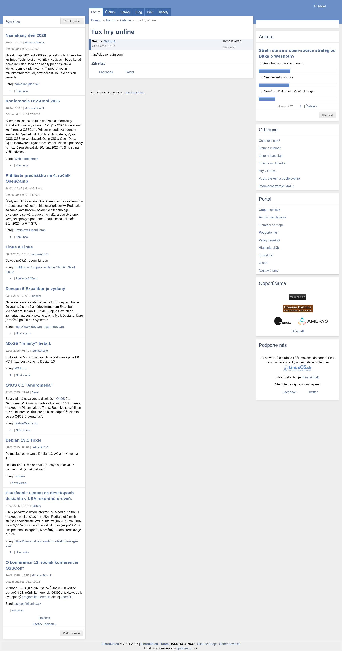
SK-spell (298, 331)
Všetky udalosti (43, 624)
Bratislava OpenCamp (30, 230)
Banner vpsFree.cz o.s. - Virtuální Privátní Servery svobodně (297, 297)
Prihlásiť (320, 6)
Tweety (163, 12)
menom (36, 295)
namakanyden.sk (26, 84)
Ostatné (125, 20)
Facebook (106, 72)
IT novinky (22, 552)
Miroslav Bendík (35, 42)
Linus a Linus (19, 247)
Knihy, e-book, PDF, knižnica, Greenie (298, 308)
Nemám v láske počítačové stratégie (288, 91)
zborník (66, 597)
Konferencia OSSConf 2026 (33, 101)
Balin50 (36, 505)
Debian (19, 476)
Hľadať (335, 24)
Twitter (129, 72)
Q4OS (60, 398)
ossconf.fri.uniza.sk (27, 603)
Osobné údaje (207, 644)
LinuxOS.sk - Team (155, 644)
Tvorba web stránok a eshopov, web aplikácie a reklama (313, 321)
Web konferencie (26, 158)
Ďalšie (43, 618)
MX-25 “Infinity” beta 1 (28, 343)
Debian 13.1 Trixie (23, 440)
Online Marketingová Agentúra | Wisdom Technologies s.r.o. (282, 321)
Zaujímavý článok (27, 278)
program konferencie (36, 597)
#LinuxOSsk (310, 377)
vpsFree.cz (184, 648)
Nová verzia (23, 333)
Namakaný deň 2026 (26, 35)
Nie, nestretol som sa (278, 77)
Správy (125, 12)
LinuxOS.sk (25, 8)
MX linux (20, 368)
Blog (138, 12)
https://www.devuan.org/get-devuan (39, 326)
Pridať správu (72, 21)
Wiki (150, 12)
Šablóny (337, 14)
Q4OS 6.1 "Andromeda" (29, 385)
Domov (96, 20)
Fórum (95, 12)
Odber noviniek (229, 644)
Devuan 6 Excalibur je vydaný (35, 288)
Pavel (35, 392)
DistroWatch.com (26, 423)
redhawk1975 (39, 254)
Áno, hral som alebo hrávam (283, 63)
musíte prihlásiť (135, 92)
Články (110, 12)
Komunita (22, 90)
